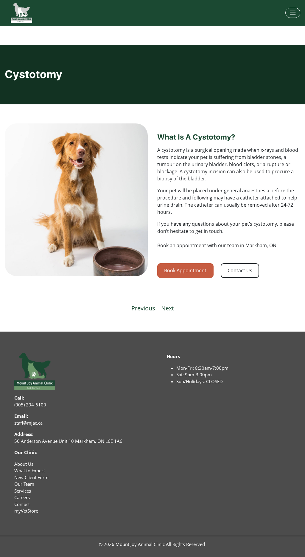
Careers (22, 497)
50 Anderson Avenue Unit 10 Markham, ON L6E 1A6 (68, 441)
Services (22, 491)
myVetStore (26, 511)
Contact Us (240, 270)
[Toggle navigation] (292, 13)
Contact (22, 504)
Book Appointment (185, 270)
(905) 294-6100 (30, 405)
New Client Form (31, 477)
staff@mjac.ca (28, 423)
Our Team (24, 484)
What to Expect (29, 471)
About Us (23, 464)
